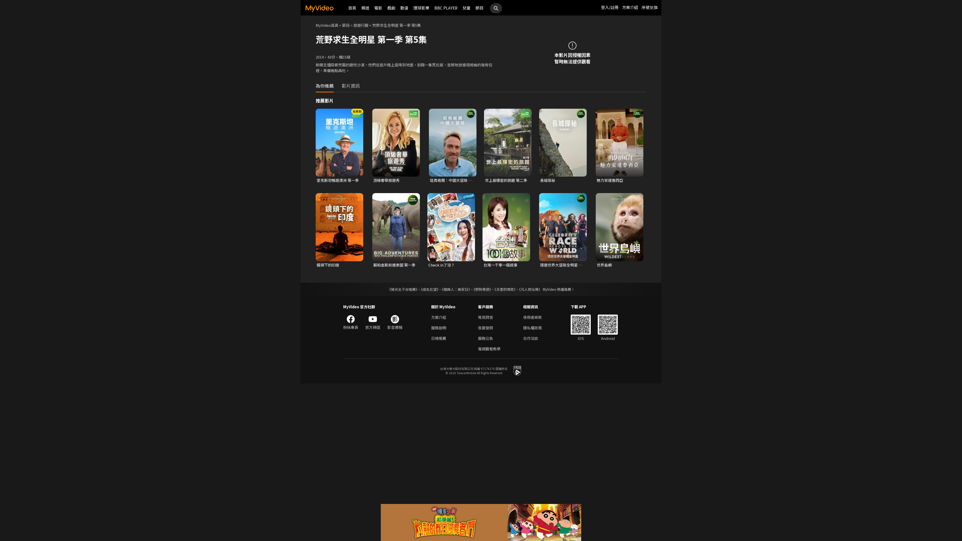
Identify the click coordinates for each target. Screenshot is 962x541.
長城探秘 (547, 180)
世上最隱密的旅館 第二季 (506, 180)
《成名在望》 (429, 289)
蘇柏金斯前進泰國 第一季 (394, 264)
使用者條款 (532, 317)
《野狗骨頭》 (482, 289)
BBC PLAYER (445, 8)
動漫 (404, 8)
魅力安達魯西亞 (610, 180)
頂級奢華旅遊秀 (386, 180)
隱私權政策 (532, 327)
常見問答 (485, 317)
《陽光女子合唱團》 (402, 289)
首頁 (352, 8)
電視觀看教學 (489, 348)
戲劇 (391, 8)
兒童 (466, 8)
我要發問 (485, 327)
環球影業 (421, 8)
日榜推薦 (438, 338)
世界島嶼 (604, 264)
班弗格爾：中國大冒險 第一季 (451, 180)
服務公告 (485, 338)
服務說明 (438, 327)
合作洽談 (530, 338)
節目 (479, 8)
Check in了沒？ (441, 264)
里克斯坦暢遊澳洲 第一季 (338, 180)
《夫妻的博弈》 (505, 289)
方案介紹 (630, 7)
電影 (378, 8)
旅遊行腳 (361, 25)
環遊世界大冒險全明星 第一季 (561, 265)
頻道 (365, 8)
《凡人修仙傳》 (530, 289)
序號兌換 (650, 7)
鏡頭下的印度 (328, 264)
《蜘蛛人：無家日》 (456, 289)
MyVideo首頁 (327, 25)
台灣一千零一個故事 (500, 264)
